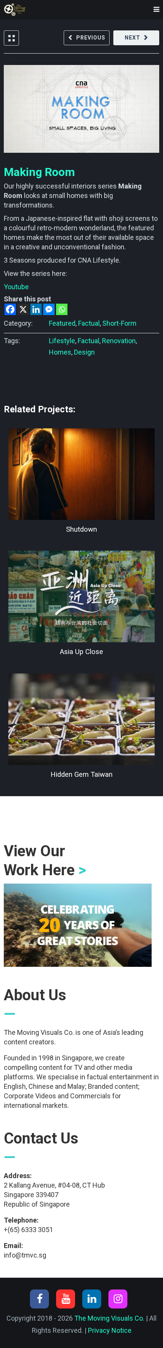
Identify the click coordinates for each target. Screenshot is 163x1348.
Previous (90, 38)
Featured (62, 323)
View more (81, 474)
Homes (60, 352)
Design (84, 352)
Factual (89, 323)
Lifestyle (62, 341)
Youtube (16, 287)
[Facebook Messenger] (49, 309)
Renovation (119, 341)
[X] (23, 309)
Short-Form (119, 323)
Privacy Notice (110, 1330)
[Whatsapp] (61, 309)
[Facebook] (10, 309)
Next (132, 38)
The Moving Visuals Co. (109, 1318)
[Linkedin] (36, 309)
